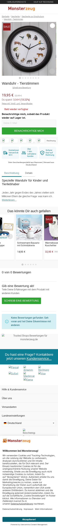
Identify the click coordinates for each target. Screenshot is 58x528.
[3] (25, 78)
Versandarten (9, 407)
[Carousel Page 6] (36, 264)
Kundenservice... (39, 358)
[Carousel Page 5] (33, 264)
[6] (33, 78)
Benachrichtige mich (29, 131)
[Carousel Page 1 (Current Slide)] (22, 265)
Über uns (7, 398)
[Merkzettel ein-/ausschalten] (52, 71)
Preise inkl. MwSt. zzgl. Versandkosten (17, 104)
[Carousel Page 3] (28, 264)
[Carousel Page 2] (25, 264)
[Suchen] (39, 9)
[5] (30, 78)
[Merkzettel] (45, 9)
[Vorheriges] (5, 50)
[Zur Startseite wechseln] (21, 9)
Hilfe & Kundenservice (14, 389)
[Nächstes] (53, 50)
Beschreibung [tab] (11, 173)
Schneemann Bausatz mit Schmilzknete (28, 244)
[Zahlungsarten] (29, 375)
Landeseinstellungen (13, 415)
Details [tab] (28, 173)
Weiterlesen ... (9, 200)
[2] (23, 78)
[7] (36, 78)
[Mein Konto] (52, 9)
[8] (38, 78)
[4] (28, 78)
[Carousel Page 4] (30, 264)
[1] (20, 78)
